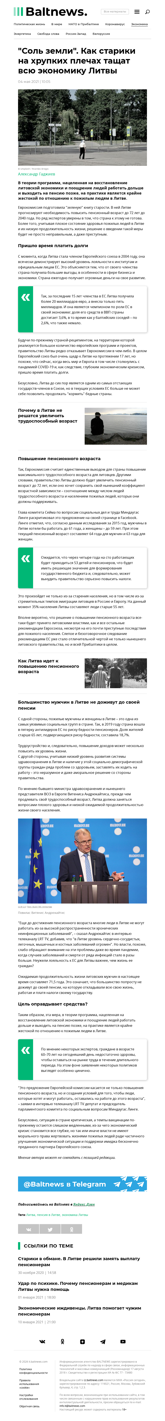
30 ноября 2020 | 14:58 (37, 1272)
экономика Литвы (75, 1215)
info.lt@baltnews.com (72, 1406)
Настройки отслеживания (28, 1397)
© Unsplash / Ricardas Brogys (33, 168)
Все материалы (115, 11)
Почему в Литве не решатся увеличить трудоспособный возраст (47, 416)
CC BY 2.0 (22, 906)
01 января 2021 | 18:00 (37, 1297)
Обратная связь (29, 1406)
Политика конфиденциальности (33, 1371)
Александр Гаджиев (36, 174)
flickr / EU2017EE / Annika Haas (39, 906)
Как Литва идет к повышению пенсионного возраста (48, 666)
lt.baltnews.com (93, 1380)
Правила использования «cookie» (29, 1384)
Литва (30, 1215)
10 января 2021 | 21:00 (37, 1322)
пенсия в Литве (48, 1215)
